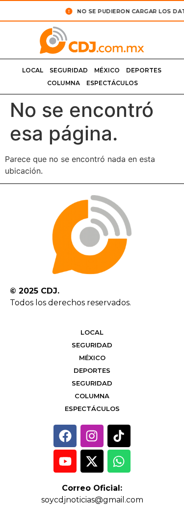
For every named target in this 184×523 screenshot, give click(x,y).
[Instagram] (92, 436)
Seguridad (69, 70)
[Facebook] (65, 436)
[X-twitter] (92, 461)
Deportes (143, 70)
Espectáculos (112, 83)
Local (32, 70)
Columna (63, 83)
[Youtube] (65, 461)
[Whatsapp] (119, 461)
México (107, 70)
